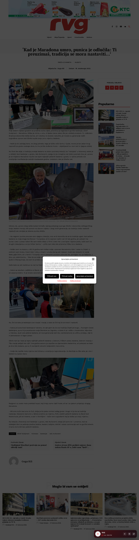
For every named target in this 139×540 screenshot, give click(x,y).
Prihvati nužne (67, 276)
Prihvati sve (51, 276)
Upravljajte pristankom (84, 276)
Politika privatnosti (75, 281)
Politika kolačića (62, 281)
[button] (93, 259)
